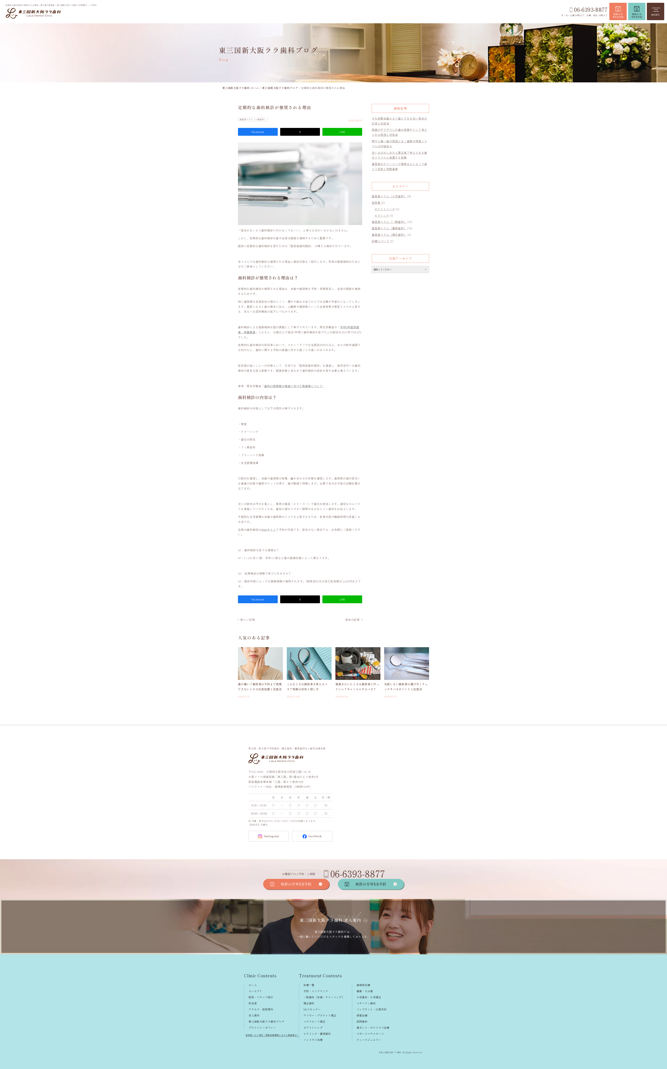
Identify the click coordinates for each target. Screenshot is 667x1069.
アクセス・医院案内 (261, 1009)
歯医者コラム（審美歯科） (389, 228)
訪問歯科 (362, 1021)
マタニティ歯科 (366, 1003)
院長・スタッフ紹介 (261, 997)
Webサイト (268, 529)
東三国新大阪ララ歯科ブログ (266, 1021)
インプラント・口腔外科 (372, 1009)
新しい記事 (247, 619)
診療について (380, 241)
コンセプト (255, 991)
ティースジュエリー (369, 1039)
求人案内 (254, 1015)
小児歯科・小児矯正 (369, 997)
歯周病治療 (363, 985)
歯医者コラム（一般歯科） (253, 119)
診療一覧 (308, 985)
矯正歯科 (308, 1003)
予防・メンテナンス (315, 991)
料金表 (253, 1003)
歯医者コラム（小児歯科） (389, 196)
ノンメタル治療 (313, 1039)
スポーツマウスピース (370, 1033)
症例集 (376, 203)
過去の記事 (352, 619)
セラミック (381, 215)
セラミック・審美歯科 (317, 1033)
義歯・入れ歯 (365, 991)
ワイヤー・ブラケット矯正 (319, 1015)
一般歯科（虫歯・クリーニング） (324, 997)
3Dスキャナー (312, 1009)
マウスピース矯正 (314, 1021)
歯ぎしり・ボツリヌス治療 (373, 1027)
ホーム (253, 985)
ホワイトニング (384, 209)
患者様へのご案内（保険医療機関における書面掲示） (272, 1035)
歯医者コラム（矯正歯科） (389, 235)
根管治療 (362, 1015)
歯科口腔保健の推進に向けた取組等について (293, 386)
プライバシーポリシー (262, 1027)
